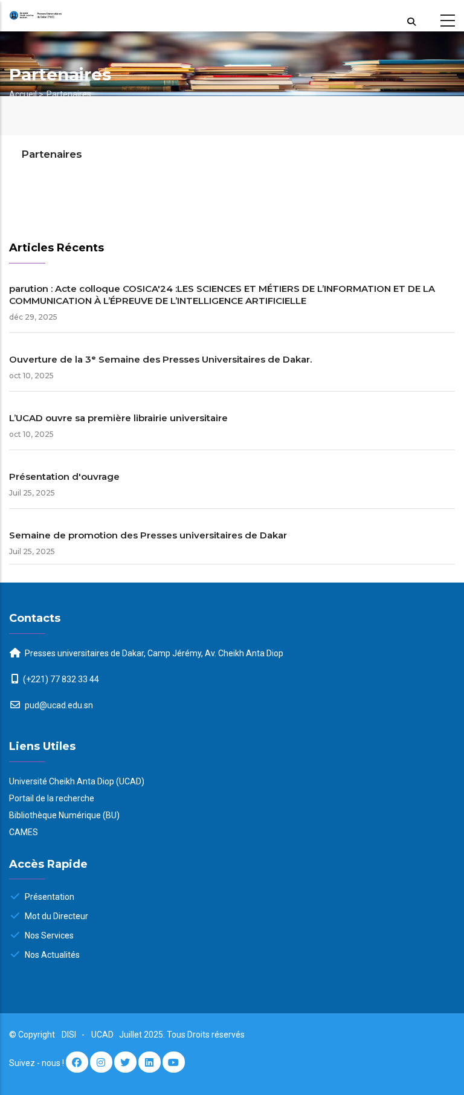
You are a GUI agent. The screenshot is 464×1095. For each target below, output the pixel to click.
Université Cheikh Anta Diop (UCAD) (76, 781)
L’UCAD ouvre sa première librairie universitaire (118, 418)
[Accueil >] (58, 16)
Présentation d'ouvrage (64, 476)
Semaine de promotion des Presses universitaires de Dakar (148, 535)
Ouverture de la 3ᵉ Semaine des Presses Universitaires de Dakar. (160, 359)
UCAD (103, 1034)
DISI (69, 1034)
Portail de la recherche (51, 798)
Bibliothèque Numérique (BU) (64, 815)
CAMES (23, 832)
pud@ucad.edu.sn (58, 705)
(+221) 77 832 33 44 (61, 679)
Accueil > (26, 94)
